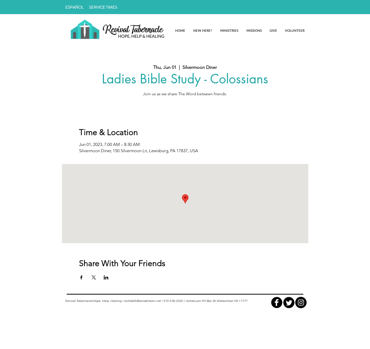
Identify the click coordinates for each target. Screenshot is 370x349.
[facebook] (276, 302)
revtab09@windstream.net (142, 301)
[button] (202, 30)
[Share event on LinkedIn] (106, 277)
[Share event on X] (93, 277)
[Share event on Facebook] (81, 277)
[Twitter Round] (288, 302)
